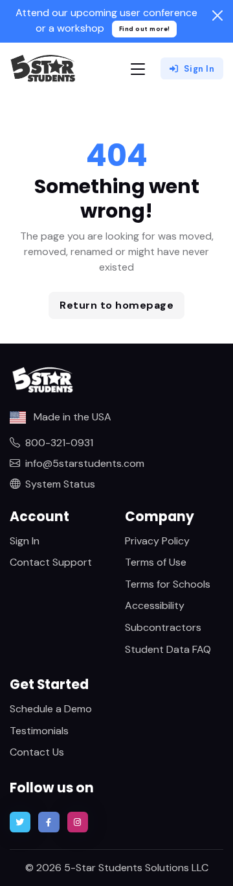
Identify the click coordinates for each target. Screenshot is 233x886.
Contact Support (51, 562)
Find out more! (144, 29)
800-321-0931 (59, 442)
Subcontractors (163, 627)
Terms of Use (155, 562)
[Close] (217, 15)
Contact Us (37, 752)
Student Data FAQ (168, 649)
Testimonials (39, 730)
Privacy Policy (157, 541)
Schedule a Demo (51, 709)
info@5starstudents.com (84, 463)
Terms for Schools (167, 584)
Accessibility (154, 605)
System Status (60, 484)
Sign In (199, 68)
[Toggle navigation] (138, 68)
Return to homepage (116, 305)
